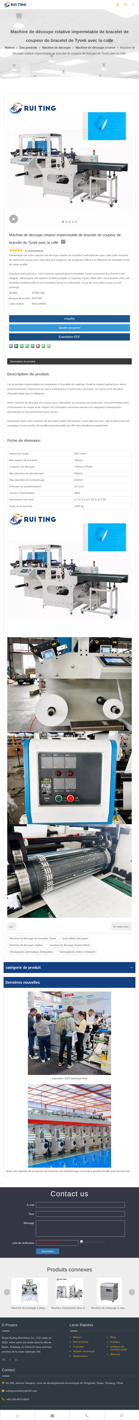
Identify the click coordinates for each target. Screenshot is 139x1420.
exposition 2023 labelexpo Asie (69, 1078)
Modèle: (13, 292)
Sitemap (115, 1354)
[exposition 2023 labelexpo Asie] (69, 1033)
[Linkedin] (18, 1359)
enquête (69, 318)
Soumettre (48, 1251)
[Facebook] (11, 1359)
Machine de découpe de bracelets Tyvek (33, 938)
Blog (113, 1337)
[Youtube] (5, 1359)
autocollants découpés (75, 938)
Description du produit (22, 361)
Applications (80, 1356)
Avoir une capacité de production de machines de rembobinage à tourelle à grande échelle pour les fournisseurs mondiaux (69, 1171)
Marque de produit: (20, 298)
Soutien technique (84, 1351)
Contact (115, 1341)
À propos (78, 1346)
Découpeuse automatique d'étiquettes (31, 951)
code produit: (16, 303)
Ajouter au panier (69, 327)
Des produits (80, 1341)
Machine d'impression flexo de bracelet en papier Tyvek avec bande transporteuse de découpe (69, 1307)
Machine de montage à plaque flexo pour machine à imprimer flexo (30, 1307)
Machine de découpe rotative (26, 945)
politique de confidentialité (118, 1348)
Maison (77, 1337)
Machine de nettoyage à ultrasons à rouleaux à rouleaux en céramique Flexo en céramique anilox (109, 1307)
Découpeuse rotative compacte (77, 951)
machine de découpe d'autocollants (69, 945)
